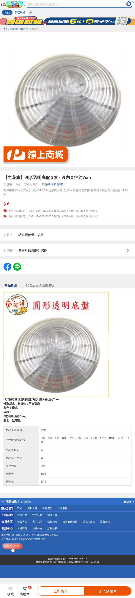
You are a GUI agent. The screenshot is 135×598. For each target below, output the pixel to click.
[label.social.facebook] (7, 266)
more (127, 502)
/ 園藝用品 (23, 28)
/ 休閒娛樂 (13, 28)
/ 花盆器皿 (33, 28)
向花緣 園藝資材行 (53, 184)
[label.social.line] (17, 266)
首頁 (6, 28)
